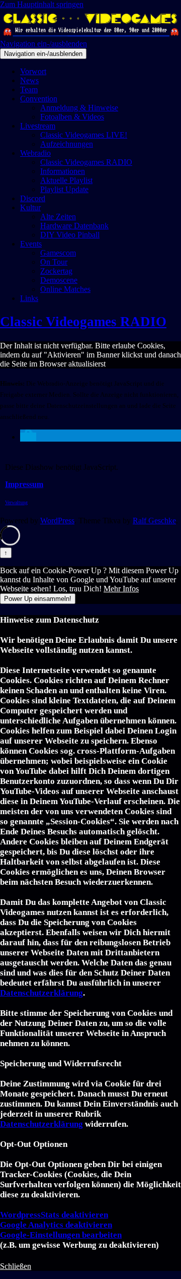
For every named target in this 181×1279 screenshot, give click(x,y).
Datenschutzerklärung (41, 993)
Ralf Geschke (154, 520)
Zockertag (56, 271)
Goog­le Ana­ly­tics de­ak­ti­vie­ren (56, 1225)
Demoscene (58, 280)
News (29, 80)
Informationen (62, 171)
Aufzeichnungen (66, 144)
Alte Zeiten (58, 216)
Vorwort (33, 71)
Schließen (15, 1266)
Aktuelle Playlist (66, 180)
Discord (32, 198)
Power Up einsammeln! (37, 598)
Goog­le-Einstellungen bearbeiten (61, 1235)
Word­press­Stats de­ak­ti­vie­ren (54, 1215)
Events (31, 243)
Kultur (30, 207)
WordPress (57, 520)
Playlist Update (64, 189)
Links (29, 298)
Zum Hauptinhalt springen (41, 4)
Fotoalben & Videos (72, 116)
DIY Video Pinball (70, 234)
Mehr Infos (121, 588)
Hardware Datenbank (74, 225)
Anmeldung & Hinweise (79, 107)
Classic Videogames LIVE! (83, 135)
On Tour (53, 262)
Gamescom (58, 253)
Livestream (37, 125)
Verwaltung (16, 502)
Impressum (24, 484)
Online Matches (65, 289)
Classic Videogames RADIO (86, 162)
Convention (38, 98)
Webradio (35, 153)
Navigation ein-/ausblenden (43, 43)
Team (29, 89)
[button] (28, 437)
